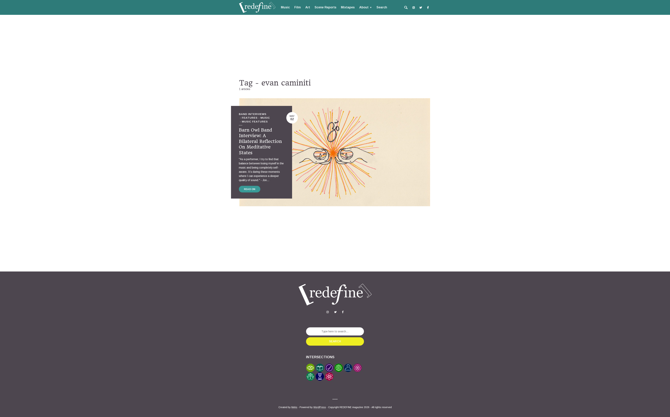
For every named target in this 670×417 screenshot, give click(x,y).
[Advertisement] (335, 46)
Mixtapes (348, 7)
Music (285, 7)
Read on (249, 189)
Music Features (255, 121)
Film (297, 7)
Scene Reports (325, 7)
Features (250, 117)
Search (382, 7)
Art (307, 7)
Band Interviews (252, 114)
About (363, 7)
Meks (294, 407)
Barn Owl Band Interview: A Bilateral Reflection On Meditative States (260, 141)
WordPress (319, 407)
